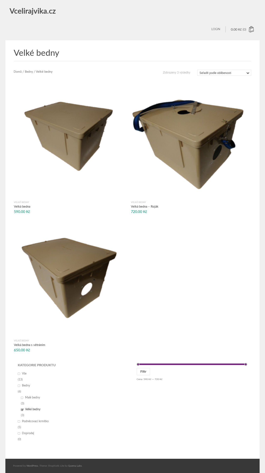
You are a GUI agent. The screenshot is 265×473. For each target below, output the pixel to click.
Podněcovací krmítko (35, 421)
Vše (24, 373)
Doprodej (28, 433)
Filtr (143, 371)
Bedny (29, 71)
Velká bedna (22, 206)
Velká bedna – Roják (144, 206)
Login (215, 29)
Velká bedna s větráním (29, 345)
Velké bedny (32, 409)
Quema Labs (75, 466)
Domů (18, 71)
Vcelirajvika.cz (33, 11)
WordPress (32, 466)
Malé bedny (32, 397)
